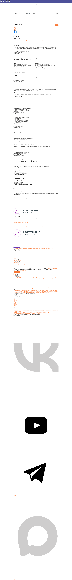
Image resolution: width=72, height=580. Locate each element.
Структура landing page (29, 40)
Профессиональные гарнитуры (45, 291)
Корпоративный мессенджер (46, 277)
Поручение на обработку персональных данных (32, 312)
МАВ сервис (34, 277)
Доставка (15, 302)
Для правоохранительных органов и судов (45, 312)
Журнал (15, 306)
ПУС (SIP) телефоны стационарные (32, 291)
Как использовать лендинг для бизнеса (50, 40)
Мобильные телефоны (43, 292)
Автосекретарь (23, 279)
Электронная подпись (17, 262)
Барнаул (16, 13)
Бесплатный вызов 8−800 (50, 290)
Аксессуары (48, 292)
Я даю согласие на (20, 270)
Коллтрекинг (15, 287)
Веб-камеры (39, 291)
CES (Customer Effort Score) (17, 260)
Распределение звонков (46, 278)
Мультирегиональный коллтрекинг (35, 288)
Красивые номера (37, 290)
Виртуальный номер (27, 277)
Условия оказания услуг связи (18, 313)
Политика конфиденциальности (26, 313)
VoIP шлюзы (31, 292)
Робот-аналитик (22, 288)
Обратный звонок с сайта (29, 279)
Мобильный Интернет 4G (36, 292)
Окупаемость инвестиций (51, 287)
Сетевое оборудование (52, 291)
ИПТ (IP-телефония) (21, 277)
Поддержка (33, 13)
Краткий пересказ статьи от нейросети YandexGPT (21, 222)
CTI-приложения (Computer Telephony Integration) (20, 264)
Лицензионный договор (42, 310)
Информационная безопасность (24, 290)
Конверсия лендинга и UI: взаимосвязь (36, 41)
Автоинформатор (18, 279)
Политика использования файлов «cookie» (19, 312)
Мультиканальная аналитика (21, 287)
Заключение (44, 41)
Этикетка (31, 277)
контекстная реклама (32, 142)
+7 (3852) (27, 13)
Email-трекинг (46, 287)
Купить (57, 25)
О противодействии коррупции (35, 313)
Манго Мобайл (52, 278)
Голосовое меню (19, 278)
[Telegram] (16, 32)
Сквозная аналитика (35, 287)
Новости (15, 301)
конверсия (18, 133)
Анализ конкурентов (29, 287)
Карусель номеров (39, 277)
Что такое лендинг (16, 40)
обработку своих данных (23, 270)
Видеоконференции (52, 277)
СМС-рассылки (41, 278)
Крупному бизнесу (31, 290)
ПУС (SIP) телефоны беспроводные (25, 292)
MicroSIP (15, 258)
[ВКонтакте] (14, 32)
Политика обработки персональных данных (20, 310)
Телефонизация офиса (17, 290)
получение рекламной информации (53, 268)
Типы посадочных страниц (22, 40)
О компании (15, 304)
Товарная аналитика (41, 287)
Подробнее (1, 2)
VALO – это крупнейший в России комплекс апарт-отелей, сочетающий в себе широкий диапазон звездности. (29, 245)
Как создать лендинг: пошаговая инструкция (24, 41)
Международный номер (43, 290)
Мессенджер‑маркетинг (17, 288)
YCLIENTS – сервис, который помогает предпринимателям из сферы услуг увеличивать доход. (27, 238)
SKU (14, 256)
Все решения (21, 291)
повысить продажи (21, 42)
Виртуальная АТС (16, 277)
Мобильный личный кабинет (26, 278)
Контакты (15, 305)
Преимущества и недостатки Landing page (39, 40)
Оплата (15, 303)
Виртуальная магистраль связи (34, 278)
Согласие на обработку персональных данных (32, 310)
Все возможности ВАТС (36, 279)
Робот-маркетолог (27, 288)
